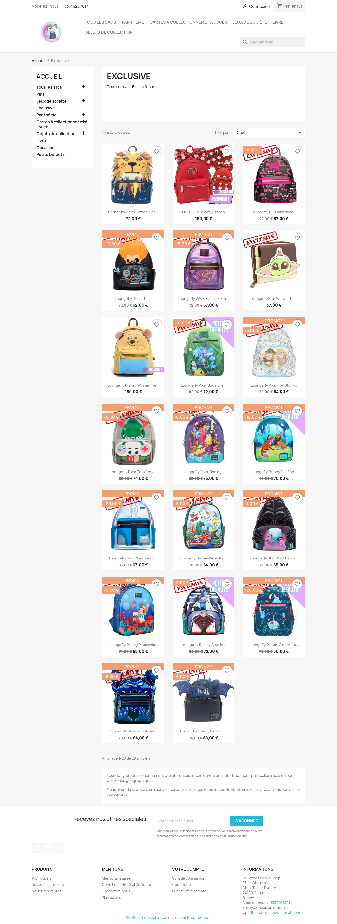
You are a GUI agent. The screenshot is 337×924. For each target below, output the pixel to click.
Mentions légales (116, 878)
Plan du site (111, 897)
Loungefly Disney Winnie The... (133, 385)
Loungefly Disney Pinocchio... (133, 644)
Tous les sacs (100, 22)
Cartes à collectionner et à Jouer (188, 22)
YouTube (37, 848)
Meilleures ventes (47, 891)
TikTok (59, 848)
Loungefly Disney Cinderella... (274, 644)
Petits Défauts (51, 154)
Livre (278, 22)
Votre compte (188, 869)
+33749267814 (75, 6)
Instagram (48, 848)
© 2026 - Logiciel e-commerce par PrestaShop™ (169, 917)
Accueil (49, 76)
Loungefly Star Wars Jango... (133, 558)
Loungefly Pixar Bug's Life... (203, 385)
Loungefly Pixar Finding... (204, 471)
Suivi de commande (188, 878)
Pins (41, 94)
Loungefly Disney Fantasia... (133, 731)
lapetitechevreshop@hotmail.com (271, 912)
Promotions (41, 878)
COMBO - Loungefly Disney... (203, 212)
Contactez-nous (116, 891)
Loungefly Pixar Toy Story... (274, 385)
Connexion (181, 884)
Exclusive (46, 108)
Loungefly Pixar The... (133, 298)
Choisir (270, 133)
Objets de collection (109, 32)
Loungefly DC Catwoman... (273, 212)
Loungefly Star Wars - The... (274, 298)
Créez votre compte (189, 891)
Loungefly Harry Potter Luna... (133, 212)
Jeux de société (250, 22)
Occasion (46, 147)
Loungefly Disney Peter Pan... (203, 558)
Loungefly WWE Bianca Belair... (203, 298)
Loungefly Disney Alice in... (203, 644)
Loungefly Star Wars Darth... (274, 558)
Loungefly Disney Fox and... (274, 471)
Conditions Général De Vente (126, 884)
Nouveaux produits (48, 884)
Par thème (133, 22)
